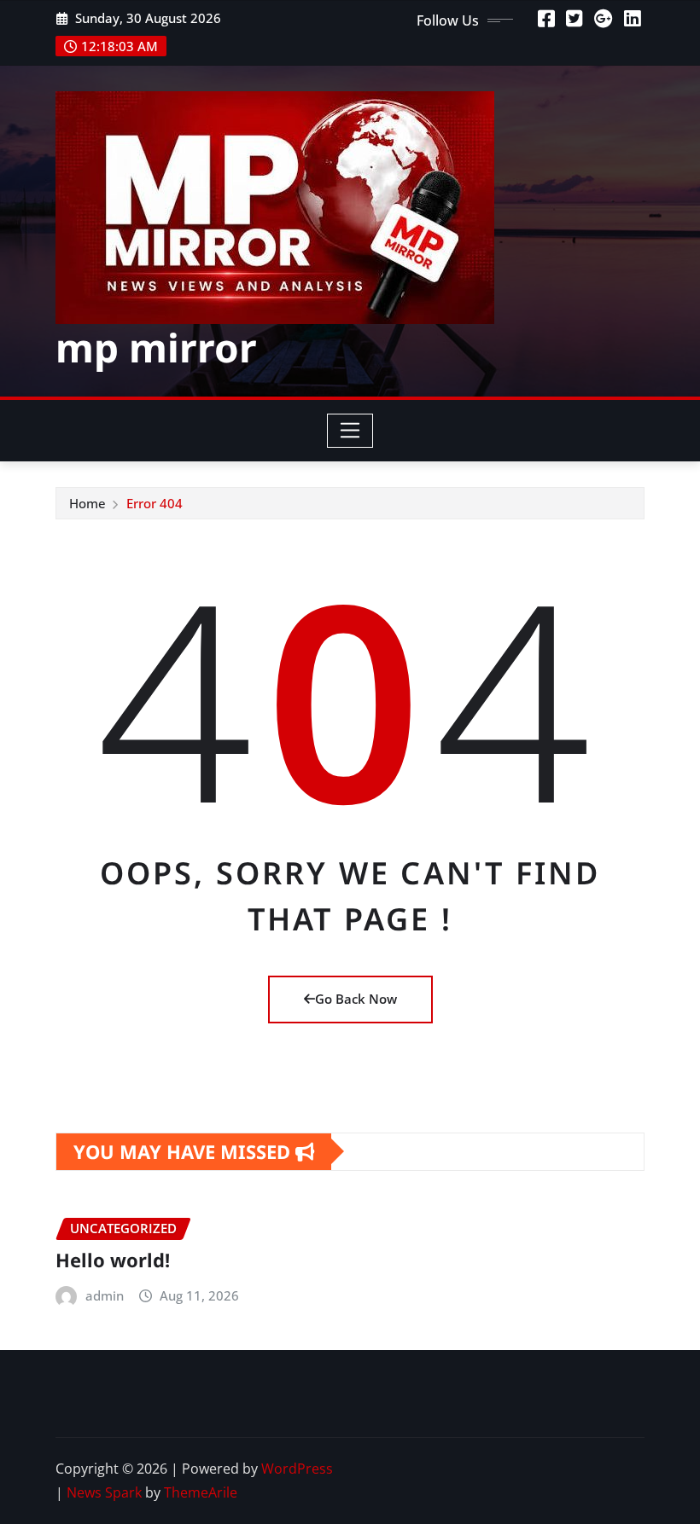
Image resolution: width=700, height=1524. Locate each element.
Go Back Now (356, 998)
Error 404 (154, 503)
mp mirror (156, 347)
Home (87, 503)
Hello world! (112, 1259)
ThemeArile (200, 1492)
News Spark (104, 1492)
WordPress (297, 1468)
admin (104, 1295)
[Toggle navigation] (350, 431)
